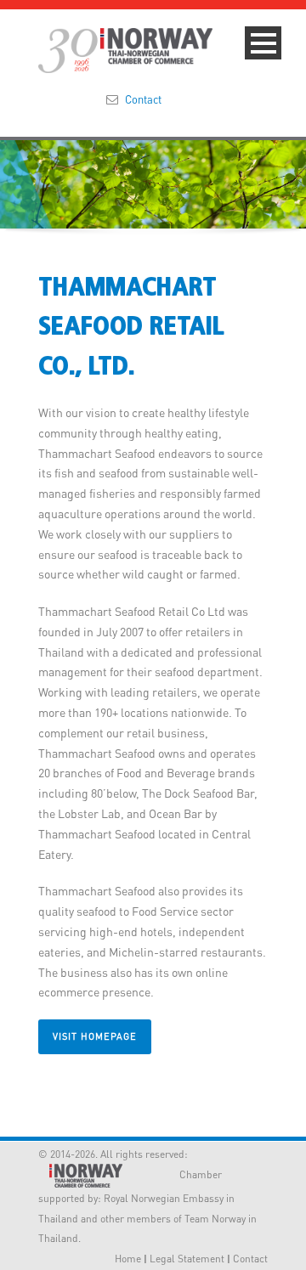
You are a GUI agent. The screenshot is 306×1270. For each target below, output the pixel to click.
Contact (143, 99)
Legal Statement (187, 1258)
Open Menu (263, 42)
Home (128, 1258)
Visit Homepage (95, 1036)
